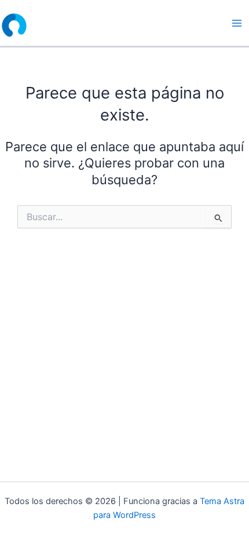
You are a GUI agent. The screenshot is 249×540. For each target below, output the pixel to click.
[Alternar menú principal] (237, 23)
